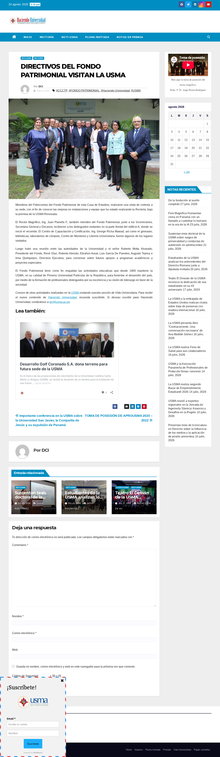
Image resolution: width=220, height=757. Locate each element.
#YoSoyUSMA (122, 487)
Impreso (139, 749)
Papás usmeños (202, 749)
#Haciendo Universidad (115, 90)
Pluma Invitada (97, 37)
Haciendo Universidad (62, 297)
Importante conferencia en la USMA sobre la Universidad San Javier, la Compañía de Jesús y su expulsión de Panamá (48, 420)
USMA (75, 292)
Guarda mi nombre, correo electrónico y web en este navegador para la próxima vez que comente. (75, 666)
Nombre (18, 616)
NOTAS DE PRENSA (130, 37)
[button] (208, 37)
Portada (167, 749)
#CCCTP (62, 90)
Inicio (28, 37)
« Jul (187, 172)
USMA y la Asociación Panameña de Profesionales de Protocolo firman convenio (188, 367)
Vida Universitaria (182, 749)
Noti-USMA (70, 37)
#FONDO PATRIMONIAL (84, 90)
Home (129, 749)
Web (15, 649)
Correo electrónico (24, 633)
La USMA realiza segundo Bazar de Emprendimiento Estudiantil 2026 (184, 388)
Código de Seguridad (25, 675)
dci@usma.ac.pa (59, 302)
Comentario (20, 545)
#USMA (136, 90)
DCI (40, 86)
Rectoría (47, 37)
